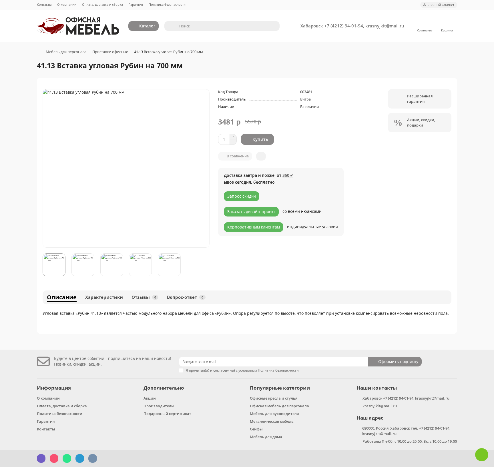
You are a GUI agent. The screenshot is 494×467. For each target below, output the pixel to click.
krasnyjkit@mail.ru (379, 405)
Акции (150, 398)
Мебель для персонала (66, 51)
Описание (62, 297)
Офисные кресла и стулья (273, 398)
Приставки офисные (110, 51)
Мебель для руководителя (274, 413)
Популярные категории (280, 387)
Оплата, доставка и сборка (102, 4)
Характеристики (104, 297)
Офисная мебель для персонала (279, 405)
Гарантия (136, 4)
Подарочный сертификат (167, 413)
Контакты (44, 4)
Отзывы (144, 297)
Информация (54, 387)
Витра (305, 99)
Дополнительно (164, 387)
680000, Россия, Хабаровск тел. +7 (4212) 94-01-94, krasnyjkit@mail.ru (406, 431)
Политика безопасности (167, 4)
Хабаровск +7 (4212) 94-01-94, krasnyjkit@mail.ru (352, 26)
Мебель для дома (266, 436)
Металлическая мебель (272, 421)
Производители (159, 405)
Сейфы (256, 429)
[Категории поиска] (170, 26)
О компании (66, 4)
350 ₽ (287, 175)
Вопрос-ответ (185, 297)
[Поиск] (273, 26)
